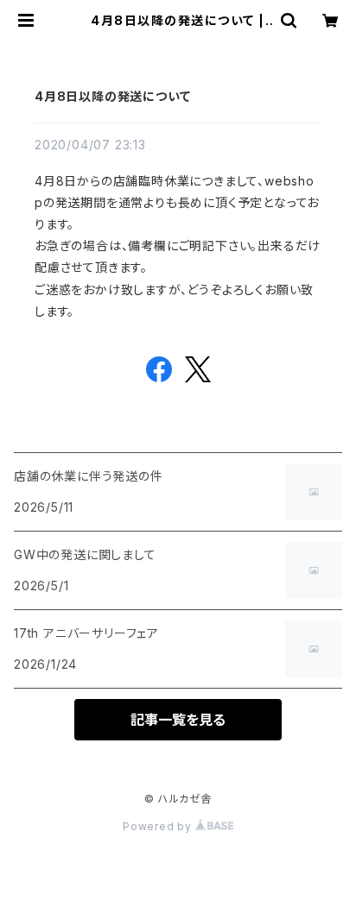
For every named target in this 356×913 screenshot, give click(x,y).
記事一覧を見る (178, 719)
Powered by (159, 826)
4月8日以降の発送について (112, 96)
